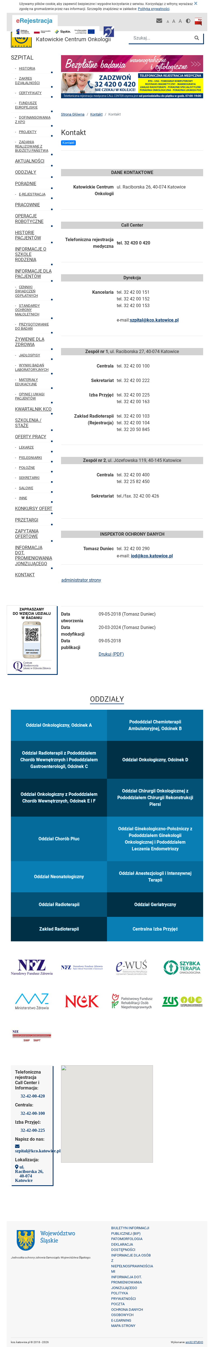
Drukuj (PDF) (111, 654)
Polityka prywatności (153, 9)
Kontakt (96, 114)
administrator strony (81, 580)
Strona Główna (72, 114)
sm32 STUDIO (194, 1342)
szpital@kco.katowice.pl (154, 320)
